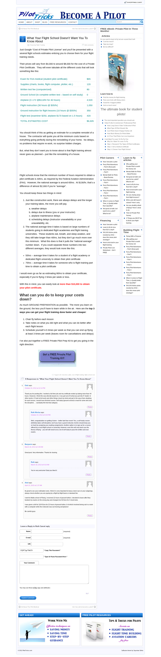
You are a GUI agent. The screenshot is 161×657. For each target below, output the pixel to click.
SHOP (37, 22)
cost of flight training (78, 375)
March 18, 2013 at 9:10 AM (40, 465)
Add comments (89, 45)
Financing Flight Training (37, 45)
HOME (21, 22)
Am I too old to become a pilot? (82, 29)
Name (28, 531)
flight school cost (90, 375)
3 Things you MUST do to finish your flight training (134, 220)
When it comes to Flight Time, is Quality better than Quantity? (134, 280)
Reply (90, 407)
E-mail (28, 538)
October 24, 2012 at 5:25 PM (40, 415)
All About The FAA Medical (30, 29)
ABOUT (29, 22)
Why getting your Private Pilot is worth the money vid (133, 166)
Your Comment (29, 563)
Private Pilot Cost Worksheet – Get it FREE (109, 250)
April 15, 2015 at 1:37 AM (33, 485)
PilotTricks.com (27, 650)
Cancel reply (45, 526)
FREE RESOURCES (58, 22)
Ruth (37, 526)
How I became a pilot (110, 162)
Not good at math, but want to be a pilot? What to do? (133, 179)
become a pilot (66, 375)
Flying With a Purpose (133, 236)
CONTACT (72, 22)
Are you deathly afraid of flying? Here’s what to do (133, 207)
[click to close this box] (141, 157)
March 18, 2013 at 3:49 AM (34, 447)
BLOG (44, 22)
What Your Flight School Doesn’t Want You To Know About (57, 39)
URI (29, 544)
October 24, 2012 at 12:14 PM (35, 388)
